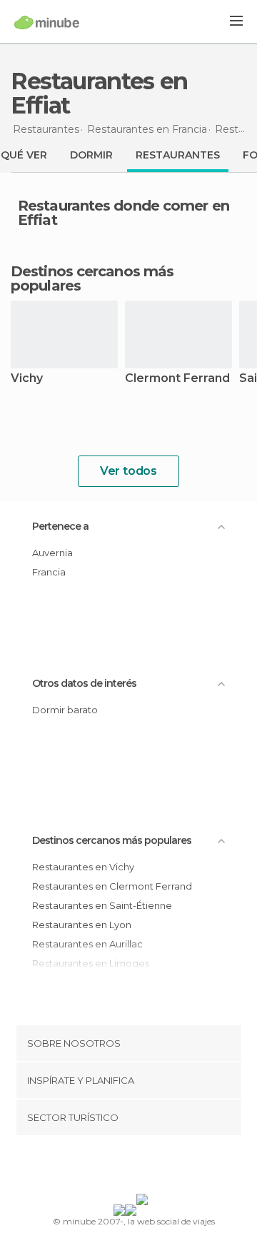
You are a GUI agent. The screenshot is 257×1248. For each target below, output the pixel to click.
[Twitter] (125, 1167)
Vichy (27, 379)
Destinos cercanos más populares (92, 278)
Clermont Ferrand (177, 379)
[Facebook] (106, 1167)
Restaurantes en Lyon (81, 924)
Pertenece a (60, 526)
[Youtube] (162, 1167)
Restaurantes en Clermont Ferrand (112, 886)
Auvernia (52, 552)
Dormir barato (65, 709)
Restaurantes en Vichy (83, 866)
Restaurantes (178, 155)
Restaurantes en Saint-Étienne (102, 905)
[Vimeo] (143, 1167)
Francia (49, 572)
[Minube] (46, 22)
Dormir (91, 155)
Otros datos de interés (84, 683)
